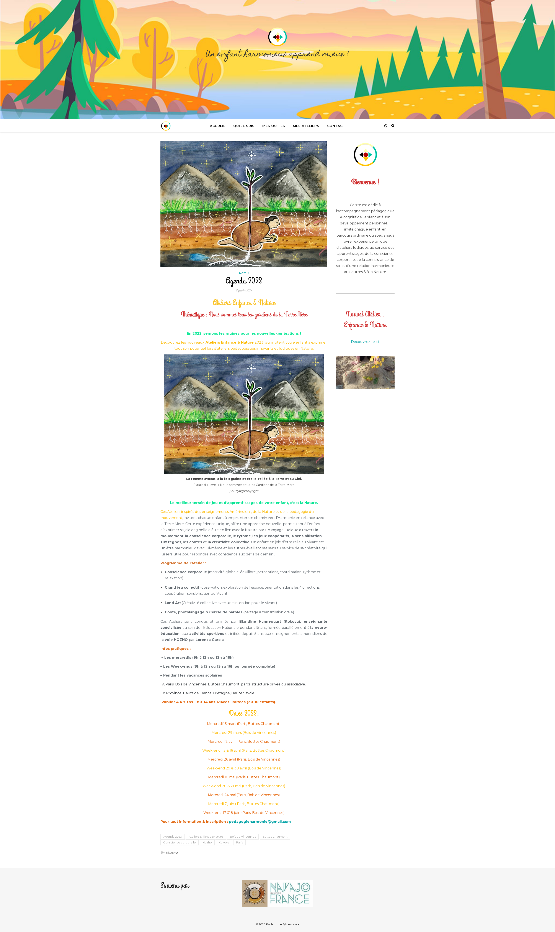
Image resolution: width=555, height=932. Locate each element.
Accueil (217, 126)
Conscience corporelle (179, 842)
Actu (244, 273)
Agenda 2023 (172, 836)
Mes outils (273, 126)
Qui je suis (244, 126)
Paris (239, 842)
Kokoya (224, 842)
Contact (336, 126)
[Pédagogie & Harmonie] (277, 59)
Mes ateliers (306, 126)
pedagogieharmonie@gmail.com (260, 822)
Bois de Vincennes (243, 836)
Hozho (207, 842)
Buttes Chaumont (275, 836)
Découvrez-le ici (365, 342)
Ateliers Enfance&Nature (206, 836)
